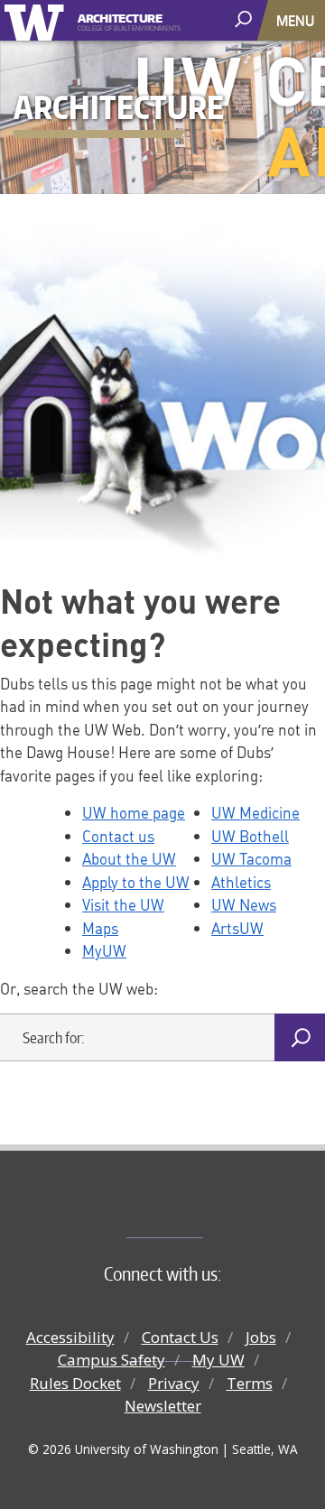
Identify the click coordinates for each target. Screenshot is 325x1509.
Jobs (261, 1337)
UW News (243, 904)
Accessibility (70, 1337)
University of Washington (37, 20)
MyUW (104, 950)
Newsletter (163, 1405)
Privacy (174, 1383)
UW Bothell (250, 836)
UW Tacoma (251, 858)
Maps (100, 928)
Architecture (120, 17)
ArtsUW (237, 928)
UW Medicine (255, 812)
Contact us (118, 836)
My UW (218, 1359)
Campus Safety (111, 1359)
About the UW (129, 858)
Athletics (241, 882)
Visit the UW (123, 904)
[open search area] (245, 19)
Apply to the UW (136, 882)
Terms (250, 1383)
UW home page (133, 812)
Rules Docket (75, 1383)
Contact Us (180, 1337)
